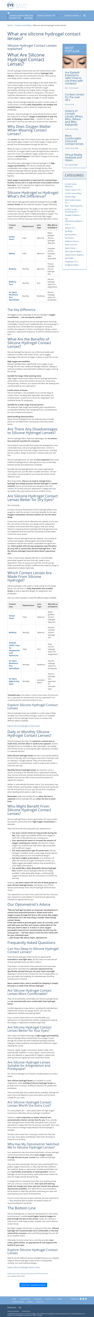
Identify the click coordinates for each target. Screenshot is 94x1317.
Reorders (37, 1299)
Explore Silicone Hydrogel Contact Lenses (23, 726)
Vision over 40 (69, 104)
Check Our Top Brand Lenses (33, 1285)
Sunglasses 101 (71, 261)
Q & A (67, 224)
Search (30, 1302)
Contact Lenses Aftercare (21, 15)
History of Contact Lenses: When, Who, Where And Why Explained (74, 117)
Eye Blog (28, 18)
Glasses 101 (15, 18)
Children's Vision (71, 241)
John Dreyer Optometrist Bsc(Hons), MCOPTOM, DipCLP (30, 1274)
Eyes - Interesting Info (72, 88)
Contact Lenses (71, 15)
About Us (39, 1302)
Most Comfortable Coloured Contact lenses (74, 140)
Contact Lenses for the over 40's (74, 97)
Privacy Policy (26, 1311)
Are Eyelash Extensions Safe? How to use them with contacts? (74, 77)
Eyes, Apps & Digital (71, 165)
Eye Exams (69, 238)
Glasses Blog (70, 196)
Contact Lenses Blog (23, 25)
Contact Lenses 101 (46, 15)
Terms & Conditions (13, 1311)
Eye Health (69, 258)
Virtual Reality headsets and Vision (73, 157)
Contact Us (49, 1299)
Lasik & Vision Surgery (74, 255)
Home (9, 25)
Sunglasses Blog (71, 265)
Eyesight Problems (72, 215)
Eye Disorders (70, 234)
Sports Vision (70, 248)
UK (20, 1307)
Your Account (25, 1299)
